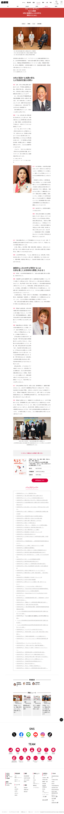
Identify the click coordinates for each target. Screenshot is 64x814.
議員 (34, 2)
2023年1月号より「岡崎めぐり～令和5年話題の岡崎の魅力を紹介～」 (32, 602)
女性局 (25, 752)
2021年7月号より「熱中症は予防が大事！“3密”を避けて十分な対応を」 (32, 656)
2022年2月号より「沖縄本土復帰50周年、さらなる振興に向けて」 (31, 636)
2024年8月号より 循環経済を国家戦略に (25, 547)
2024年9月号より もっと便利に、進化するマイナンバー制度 (30, 545)
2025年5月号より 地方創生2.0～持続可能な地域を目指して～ (30, 527)
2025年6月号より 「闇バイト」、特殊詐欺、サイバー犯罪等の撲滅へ (32, 525)
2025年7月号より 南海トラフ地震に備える (26, 522)
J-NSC (43, 760)
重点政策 (29, 2)
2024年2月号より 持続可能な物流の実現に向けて (27, 561)
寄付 (51, 2)
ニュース (38, 2)
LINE (28, 735)
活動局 (56, 6)
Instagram (43, 735)
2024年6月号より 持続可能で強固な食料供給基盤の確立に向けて (31, 552)
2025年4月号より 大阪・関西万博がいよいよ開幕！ (28, 529)
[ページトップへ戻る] (61, 719)
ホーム (23, 2)
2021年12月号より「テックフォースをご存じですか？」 (29, 643)
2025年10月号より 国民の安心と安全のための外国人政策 (29, 518)
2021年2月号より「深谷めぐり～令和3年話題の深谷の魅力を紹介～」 (32, 668)
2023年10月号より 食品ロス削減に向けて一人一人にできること (30, 570)
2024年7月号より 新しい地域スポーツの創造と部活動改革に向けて (31, 550)
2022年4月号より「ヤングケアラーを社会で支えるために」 (29, 629)
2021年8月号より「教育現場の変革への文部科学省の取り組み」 (30, 652)
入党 (47, 2)
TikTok (50, 735)
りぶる (34, 23)
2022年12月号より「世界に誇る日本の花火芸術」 (27, 604)
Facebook (21, 735)
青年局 (32, 752)
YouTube (36, 735)
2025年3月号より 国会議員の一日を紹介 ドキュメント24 (29, 531)
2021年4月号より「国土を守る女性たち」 (25, 663)
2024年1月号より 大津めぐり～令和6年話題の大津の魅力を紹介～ (31, 563)
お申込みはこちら (38, 480)
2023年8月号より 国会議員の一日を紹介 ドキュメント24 (29, 577)
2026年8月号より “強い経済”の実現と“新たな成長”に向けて (29, 495)
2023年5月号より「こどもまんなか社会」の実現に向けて (29, 586)
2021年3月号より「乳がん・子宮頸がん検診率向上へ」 (28, 665)
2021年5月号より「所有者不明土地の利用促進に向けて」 (29, 661)
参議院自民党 (50, 758)
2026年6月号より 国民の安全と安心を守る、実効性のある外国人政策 (32, 500)
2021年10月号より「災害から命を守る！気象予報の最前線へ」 (30, 645)
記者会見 (27, 6)
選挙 (43, 2)
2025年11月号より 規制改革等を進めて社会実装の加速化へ (29, 516)
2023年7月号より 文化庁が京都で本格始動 (26, 579)
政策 (17, 6)
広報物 (29, 23)
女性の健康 (39, 23)
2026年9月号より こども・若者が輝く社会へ (26, 493)
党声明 (37, 6)
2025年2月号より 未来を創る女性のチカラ (26, 534)
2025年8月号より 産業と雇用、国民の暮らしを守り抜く (29, 520)
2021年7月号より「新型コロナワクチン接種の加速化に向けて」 (30, 654)
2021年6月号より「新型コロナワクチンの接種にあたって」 (29, 659)
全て (8, 6)
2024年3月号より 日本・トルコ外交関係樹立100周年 (28, 559)
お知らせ (46, 6)
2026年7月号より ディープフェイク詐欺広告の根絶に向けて (30, 497)
